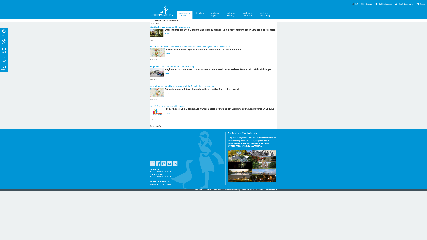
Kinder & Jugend (215, 14)
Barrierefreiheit (248, 190)
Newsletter (259, 190)
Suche (422, 4)
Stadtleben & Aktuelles (184, 14)
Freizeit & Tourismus (248, 14)
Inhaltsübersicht (271, 190)
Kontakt (208, 190)
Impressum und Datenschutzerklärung (226, 190)
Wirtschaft (199, 13)
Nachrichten (199, 190)
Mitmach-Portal (173, 20)
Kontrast (369, 4)
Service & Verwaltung (265, 14)
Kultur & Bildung (231, 14)
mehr (167, 34)
